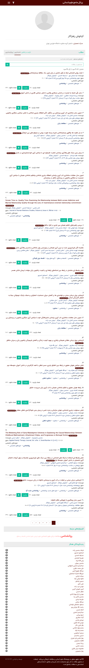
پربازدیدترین (9, 52)
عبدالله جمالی (80, 602)
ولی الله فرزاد (53, 345)
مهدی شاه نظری (79, 622)
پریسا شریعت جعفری (70, 95)
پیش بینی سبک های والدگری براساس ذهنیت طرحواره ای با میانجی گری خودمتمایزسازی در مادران (44, 152)
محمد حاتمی (80, 646)
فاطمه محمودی (79, 641)
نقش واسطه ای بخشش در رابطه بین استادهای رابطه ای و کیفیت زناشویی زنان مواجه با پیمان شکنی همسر (47, 271)
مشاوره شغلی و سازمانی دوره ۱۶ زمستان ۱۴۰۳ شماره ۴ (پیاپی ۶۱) (60, 373)
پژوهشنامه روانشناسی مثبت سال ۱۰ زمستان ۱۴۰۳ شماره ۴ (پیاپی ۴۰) (59, 485)
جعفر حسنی (15, 438)
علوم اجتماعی (45, 536)
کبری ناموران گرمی (78, 589)
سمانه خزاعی (80, 576)
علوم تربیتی (37, 536)
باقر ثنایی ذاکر (79, 625)
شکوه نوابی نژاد (79, 578)
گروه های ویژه (50, 258)
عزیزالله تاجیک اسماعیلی (76, 573)
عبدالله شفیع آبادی (60, 370)
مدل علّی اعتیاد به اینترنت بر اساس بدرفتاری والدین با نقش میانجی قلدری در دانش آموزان (47, 93)
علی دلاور (81, 584)
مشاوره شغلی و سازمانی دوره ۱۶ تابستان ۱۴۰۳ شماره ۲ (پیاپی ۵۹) (60, 415)
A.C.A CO (8, 659)
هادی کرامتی (60, 250)
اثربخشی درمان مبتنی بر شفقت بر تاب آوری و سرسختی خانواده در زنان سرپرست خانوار (48, 480)
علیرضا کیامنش (79, 558)
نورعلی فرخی (80, 620)
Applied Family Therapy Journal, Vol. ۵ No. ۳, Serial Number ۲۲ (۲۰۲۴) (33, 440)
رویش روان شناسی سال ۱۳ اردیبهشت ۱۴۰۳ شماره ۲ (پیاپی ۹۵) (61, 348)
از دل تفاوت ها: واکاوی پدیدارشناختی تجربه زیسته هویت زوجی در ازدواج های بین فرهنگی (47, 132)
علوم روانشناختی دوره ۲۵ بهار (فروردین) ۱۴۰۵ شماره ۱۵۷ (63, 78)
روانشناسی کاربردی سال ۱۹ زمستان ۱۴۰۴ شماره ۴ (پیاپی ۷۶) (62, 138)
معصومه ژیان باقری (78, 648)
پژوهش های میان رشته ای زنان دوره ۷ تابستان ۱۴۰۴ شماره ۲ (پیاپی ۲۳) (58, 118)
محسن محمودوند (37, 438)
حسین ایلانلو (80, 581)
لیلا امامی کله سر (72, 135)
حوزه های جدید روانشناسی (49, 490)
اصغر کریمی (80, 610)
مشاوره (55, 378)
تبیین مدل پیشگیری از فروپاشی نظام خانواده (66, 500)
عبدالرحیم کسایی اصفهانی (59, 463)
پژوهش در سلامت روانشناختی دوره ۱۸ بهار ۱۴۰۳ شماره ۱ (63, 465)
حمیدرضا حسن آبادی (47, 250)
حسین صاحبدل (79, 635)
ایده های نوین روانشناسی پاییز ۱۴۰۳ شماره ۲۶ (66, 393)
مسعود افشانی (72, 463)
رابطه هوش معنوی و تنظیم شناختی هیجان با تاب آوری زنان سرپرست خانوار (55, 387)
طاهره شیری (73, 275)
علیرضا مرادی (80, 599)
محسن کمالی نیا (72, 115)
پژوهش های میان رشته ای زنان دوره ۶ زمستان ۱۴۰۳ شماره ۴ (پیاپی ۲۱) (58, 323)
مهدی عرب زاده (50, 115)
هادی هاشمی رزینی (23, 250)
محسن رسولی (61, 135)
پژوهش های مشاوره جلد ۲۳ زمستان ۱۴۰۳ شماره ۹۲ (64, 303)
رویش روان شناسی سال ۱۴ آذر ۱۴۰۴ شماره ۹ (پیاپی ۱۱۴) (63, 158)
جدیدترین (17, 52)
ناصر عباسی (36, 208)
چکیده (26, 88)
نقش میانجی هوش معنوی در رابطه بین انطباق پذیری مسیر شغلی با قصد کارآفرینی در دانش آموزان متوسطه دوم (45, 366)
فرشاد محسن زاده (61, 228)
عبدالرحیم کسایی (78, 612)
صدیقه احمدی (62, 75)
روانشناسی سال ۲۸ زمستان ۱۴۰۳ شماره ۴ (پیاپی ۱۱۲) (64, 278)
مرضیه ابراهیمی (79, 633)
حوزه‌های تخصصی (73, 83)
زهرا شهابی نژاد (72, 228)
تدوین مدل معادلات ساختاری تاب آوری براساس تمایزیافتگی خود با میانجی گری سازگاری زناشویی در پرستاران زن (43, 317)
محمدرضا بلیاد (79, 630)
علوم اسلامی (29, 536)
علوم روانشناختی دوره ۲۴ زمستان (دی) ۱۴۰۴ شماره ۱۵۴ (63, 230)
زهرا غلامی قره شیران (77, 638)
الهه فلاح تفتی (73, 483)
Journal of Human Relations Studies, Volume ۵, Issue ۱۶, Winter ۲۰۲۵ (33, 210)
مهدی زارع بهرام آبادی (77, 594)
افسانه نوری (73, 390)
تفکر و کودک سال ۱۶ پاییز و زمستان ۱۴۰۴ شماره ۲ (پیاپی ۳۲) (61, 253)
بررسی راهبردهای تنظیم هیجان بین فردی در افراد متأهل (59, 225)
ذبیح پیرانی (80, 615)
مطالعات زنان (55, 536)
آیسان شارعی (63, 300)
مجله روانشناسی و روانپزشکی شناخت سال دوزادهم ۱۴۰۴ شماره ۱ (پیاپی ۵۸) (57, 183)
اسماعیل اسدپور (38, 228)
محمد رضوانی (73, 413)
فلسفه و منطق (61, 258)
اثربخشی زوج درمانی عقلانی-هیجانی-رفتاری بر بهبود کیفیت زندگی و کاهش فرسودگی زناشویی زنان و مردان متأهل (45, 341)
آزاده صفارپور (73, 345)
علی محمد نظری (78, 568)
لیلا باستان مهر (73, 75)
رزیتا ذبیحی (80, 643)
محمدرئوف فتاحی (78, 628)
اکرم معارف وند (72, 370)
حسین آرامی (73, 503)
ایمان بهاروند (58, 95)
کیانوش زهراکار (51, 75)
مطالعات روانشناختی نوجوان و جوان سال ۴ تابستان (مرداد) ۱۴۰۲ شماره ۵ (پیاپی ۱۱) (54, 505)
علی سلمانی (53, 300)
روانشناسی (62, 308)
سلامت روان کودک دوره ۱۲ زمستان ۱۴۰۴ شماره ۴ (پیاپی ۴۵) (61, 98)
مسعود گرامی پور (39, 135)
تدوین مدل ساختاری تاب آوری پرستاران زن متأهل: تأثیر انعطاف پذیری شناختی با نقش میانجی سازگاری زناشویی (44, 113)
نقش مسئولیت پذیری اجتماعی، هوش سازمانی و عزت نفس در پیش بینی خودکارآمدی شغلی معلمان (46, 410)
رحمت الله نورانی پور (77, 607)
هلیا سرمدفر (73, 155)
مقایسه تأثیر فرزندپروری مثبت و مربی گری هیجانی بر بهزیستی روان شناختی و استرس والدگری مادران (45, 247)
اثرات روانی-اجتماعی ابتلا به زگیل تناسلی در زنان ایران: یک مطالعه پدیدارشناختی (51, 73)
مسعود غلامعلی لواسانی (76, 604)
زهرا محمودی (80, 651)
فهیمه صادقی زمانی (71, 250)
